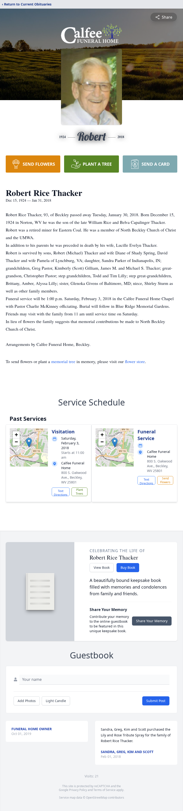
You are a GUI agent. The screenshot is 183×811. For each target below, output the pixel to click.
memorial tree (63, 361)
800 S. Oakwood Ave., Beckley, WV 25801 (73, 477)
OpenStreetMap (96, 798)
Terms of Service (104, 790)
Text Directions (60, 492)
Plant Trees (79, 492)
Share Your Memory (152, 621)
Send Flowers (165, 480)
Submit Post (155, 700)
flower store (135, 361)
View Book (102, 567)
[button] (29, 442)
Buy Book (128, 567)
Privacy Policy (78, 790)
